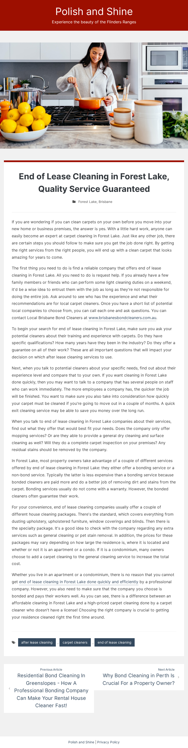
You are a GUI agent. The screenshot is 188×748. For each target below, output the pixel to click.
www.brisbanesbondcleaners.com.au (122, 317)
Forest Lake (87, 202)
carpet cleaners (75, 642)
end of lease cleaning (114, 642)
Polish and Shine (94, 11)
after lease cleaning (36, 642)
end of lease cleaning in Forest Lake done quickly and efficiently (78, 581)
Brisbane (105, 202)
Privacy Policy (108, 742)
